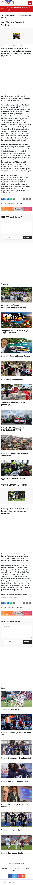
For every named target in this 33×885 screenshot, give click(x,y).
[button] (24, 199)
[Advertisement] (16, 75)
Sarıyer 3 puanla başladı (14, 9)
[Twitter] (5, 199)
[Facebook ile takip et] (10, 876)
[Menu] (29, 3)
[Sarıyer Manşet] (8, 2)
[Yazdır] (14, 199)
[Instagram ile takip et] (19, 876)
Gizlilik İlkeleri (25, 868)
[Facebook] (2, 199)
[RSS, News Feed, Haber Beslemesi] (23, 876)
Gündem (13, 15)
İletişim (17, 868)
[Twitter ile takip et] (14, 876)
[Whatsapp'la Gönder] (11, 199)
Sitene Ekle (16, 870)
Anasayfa (6, 15)
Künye (11, 868)
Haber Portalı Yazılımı (10, 882)
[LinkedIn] (8, 199)
